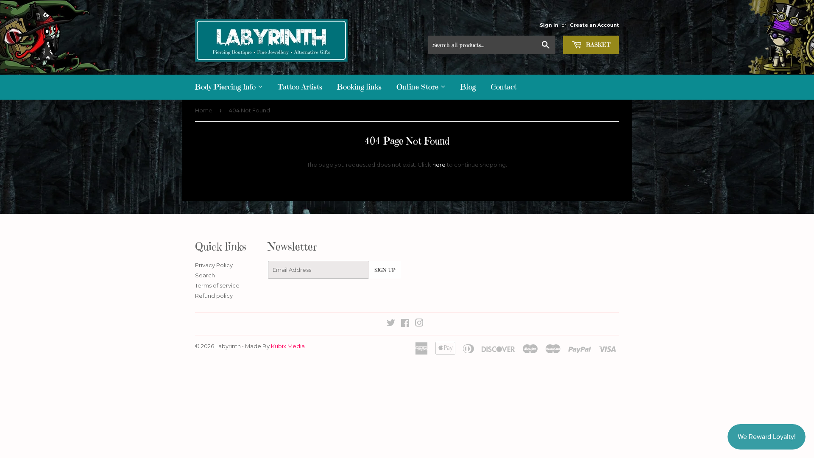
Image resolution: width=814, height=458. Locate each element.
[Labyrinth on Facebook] (405, 324)
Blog (468, 87)
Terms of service (217, 285)
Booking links (359, 87)
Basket (597, 44)
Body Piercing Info (226, 87)
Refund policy (214, 295)
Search (205, 275)
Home (203, 110)
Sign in (549, 25)
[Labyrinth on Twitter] (391, 324)
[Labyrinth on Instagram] (419, 324)
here (439, 164)
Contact (503, 87)
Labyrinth (228, 346)
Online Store (418, 87)
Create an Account (594, 25)
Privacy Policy (214, 265)
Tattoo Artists (300, 87)
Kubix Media (288, 346)
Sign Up (384, 270)
